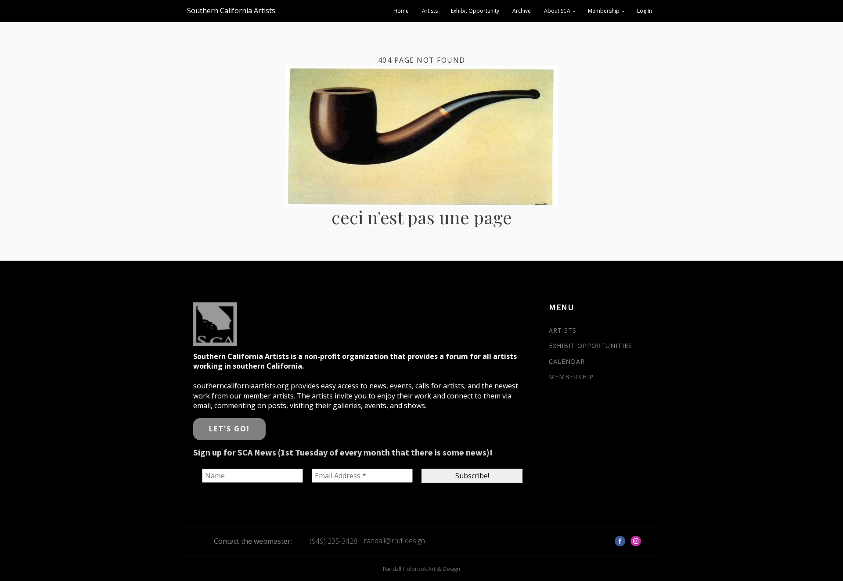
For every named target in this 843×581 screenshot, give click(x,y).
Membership (604, 10)
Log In (644, 10)
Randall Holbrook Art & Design (421, 569)
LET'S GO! (229, 429)
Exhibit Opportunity (475, 10)
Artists (430, 10)
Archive (521, 10)
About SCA (557, 10)
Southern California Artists (231, 10)
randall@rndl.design (394, 540)
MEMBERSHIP (571, 376)
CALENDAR (567, 361)
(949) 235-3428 (333, 541)
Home (401, 10)
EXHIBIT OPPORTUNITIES (590, 345)
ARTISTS (562, 330)
